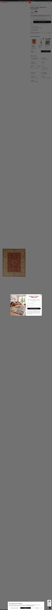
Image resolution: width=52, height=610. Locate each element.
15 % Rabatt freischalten (34, 308)
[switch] (49, 605)
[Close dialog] (40, 295)
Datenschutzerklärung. (30, 605)
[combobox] (28, 306)
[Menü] (50, 600)
